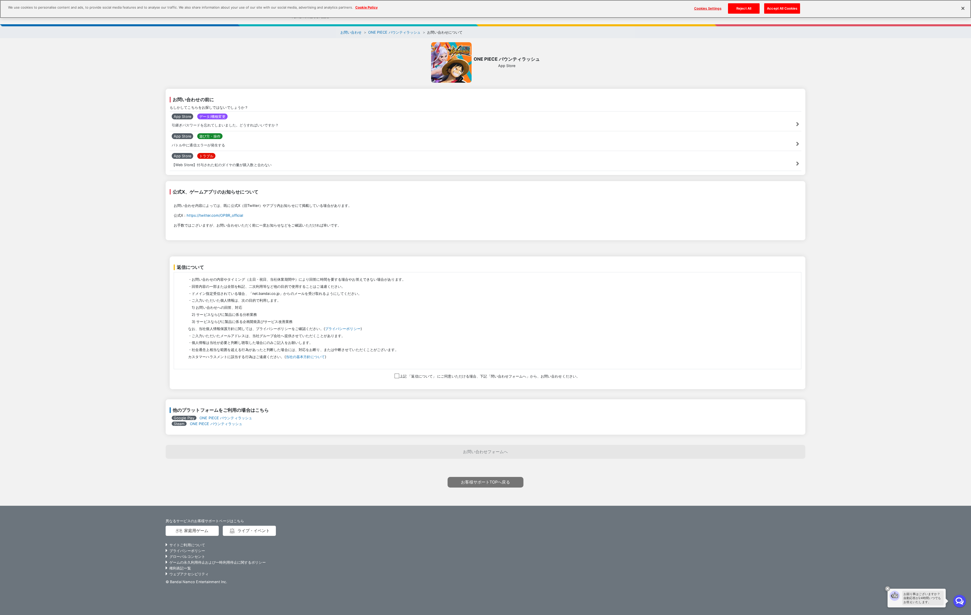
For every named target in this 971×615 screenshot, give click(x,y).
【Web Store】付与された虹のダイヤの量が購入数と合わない (222, 165)
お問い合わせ (351, 32)
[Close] (962, 8)
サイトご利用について (187, 545)
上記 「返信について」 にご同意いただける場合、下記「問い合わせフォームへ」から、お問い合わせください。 (489, 376)
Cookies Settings (707, 8)
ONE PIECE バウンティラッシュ (394, 32)
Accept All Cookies (782, 8)
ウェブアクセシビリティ (189, 574)
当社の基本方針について (305, 357)
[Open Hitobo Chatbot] (959, 601)
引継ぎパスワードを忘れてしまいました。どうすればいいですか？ (225, 125)
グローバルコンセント (187, 556)
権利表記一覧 (180, 568)
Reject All (743, 8)
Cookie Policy (366, 7)
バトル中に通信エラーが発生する (198, 145)
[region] (485, 9)
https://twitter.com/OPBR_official (215, 215)
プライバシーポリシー (343, 328)
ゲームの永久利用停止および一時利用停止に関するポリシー (217, 562)
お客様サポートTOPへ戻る (485, 482)
